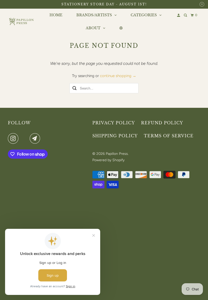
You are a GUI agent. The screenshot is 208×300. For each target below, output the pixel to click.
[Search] (186, 15)
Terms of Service (169, 135)
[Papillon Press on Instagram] (14, 138)
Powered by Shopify (108, 160)
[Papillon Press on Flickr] (25, 138)
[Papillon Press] (22, 21)
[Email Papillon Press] (36, 138)
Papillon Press (117, 154)
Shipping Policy (115, 135)
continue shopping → (118, 75)
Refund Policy (162, 122)
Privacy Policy (113, 122)
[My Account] (179, 15)
